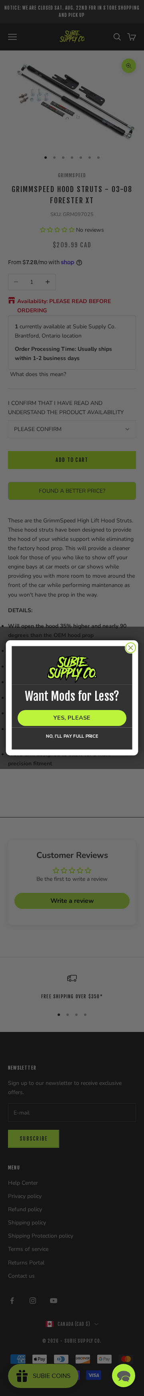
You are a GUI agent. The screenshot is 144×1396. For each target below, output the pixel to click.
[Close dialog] (131, 648)
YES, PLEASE (71, 718)
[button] (123, 1375)
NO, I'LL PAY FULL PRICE (72, 736)
